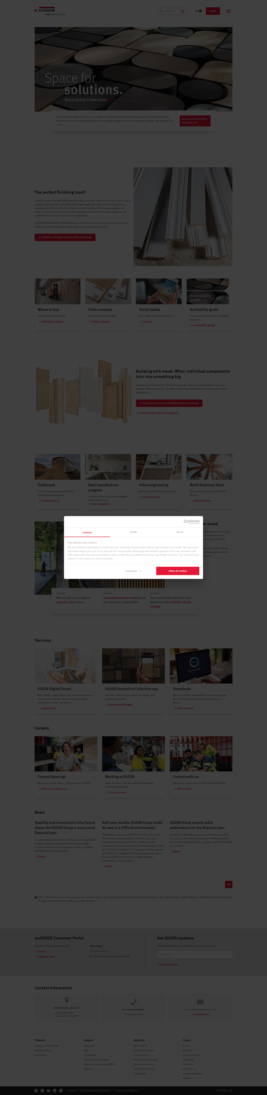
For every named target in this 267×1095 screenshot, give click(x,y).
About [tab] (179, 532)
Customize (131, 570)
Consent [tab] (87, 532)
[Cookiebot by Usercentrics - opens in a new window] (186, 522)
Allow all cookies (178, 570)
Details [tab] (133, 532)
